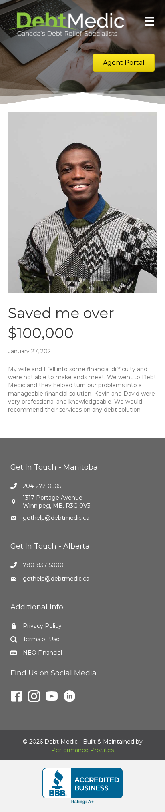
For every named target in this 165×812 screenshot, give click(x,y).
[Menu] (149, 21)
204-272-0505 (42, 486)
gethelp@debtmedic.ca (56, 517)
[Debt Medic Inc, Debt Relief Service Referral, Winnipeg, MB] (82, 786)
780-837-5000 (43, 565)
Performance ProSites (82, 750)
